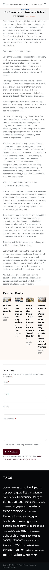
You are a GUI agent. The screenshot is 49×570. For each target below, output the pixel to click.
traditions (29, 550)
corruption (30, 502)
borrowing (23, 488)
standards (19, 539)
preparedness (35, 525)
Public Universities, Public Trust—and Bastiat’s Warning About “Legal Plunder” (30, 322)
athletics (15, 488)
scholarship (10, 535)
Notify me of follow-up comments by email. (23, 445)
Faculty (8, 516)
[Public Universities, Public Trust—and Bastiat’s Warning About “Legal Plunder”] (30, 299)
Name (6, 382)
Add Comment (9, 419)
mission (34, 521)
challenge (36, 492)
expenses (30, 511)
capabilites (21, 492)
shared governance (29, 535)
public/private (14, 531)
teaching (37, 545)
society (7, 539)
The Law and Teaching (7, 309)
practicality (19, 525)
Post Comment (11, 452)
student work (13, 545)
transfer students (39, 550)
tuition (7, 555)
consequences (13, 501)
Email (6, 394)
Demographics (7, 506)
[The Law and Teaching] (7, 299)
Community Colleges (29, 497)
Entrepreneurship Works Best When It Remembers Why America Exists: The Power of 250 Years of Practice (42, 326)
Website (6, 406)
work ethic (30, 555)
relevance (36, 531)
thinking (7, 549)
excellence (34, 506)
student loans (32, 540)
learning (23, 521)
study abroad (29, 545)
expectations (13, 511)
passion (7, 525)
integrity (32, 516)
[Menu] (45, 4)
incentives (20, 516)
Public (5, 531)
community (9, 497)
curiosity (41, 502)
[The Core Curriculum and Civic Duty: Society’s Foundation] (19, 299)
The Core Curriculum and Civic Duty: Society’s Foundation (18, 318)
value (17, 555)
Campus (8, 492)
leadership (10, 521)
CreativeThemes (9, 567)
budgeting (34, 487)
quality (26, 530)
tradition (18, 549)
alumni (6, 487)
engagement (20, 506)
